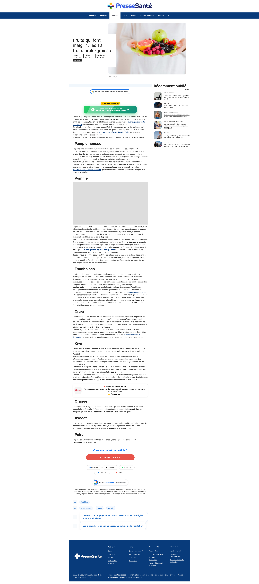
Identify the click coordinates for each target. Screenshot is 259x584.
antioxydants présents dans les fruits (114, 132)
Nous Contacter (134, 554)
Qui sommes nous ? (136, 551)
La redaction (133, 557)
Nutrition (114, 15)
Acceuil (187, 89)
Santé (125, 15)
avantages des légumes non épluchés (99, 250)
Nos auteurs (133, 561)
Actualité (92, 15)
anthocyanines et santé (136, 292)
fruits (100, 508)
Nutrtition (111, 557)
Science (161, 15)
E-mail (119, 473)
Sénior (133, 15)
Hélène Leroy (77, 57)
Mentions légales (176, 551)
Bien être (103, 15)
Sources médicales (156, 554)
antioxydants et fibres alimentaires (87, 169)
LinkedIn (103, 473)
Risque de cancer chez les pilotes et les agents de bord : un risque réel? (177, 145)
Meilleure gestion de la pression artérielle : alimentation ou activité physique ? (176, 126)
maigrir (110, 508)
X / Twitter (111, 467)
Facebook (94, 467)
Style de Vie (112, 561)
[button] (169, 15)
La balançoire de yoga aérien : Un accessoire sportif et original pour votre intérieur (113, 517)
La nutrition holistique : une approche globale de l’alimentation (113, 526)
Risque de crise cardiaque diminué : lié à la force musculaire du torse (176, 116)
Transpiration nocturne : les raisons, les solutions (177, 106)
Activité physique (147, 15)
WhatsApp (127, 467)
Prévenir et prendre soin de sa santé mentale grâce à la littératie (177, 136)
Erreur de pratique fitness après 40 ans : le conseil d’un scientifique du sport (176, 97)
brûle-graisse (86, 508)
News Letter (153, 551)
